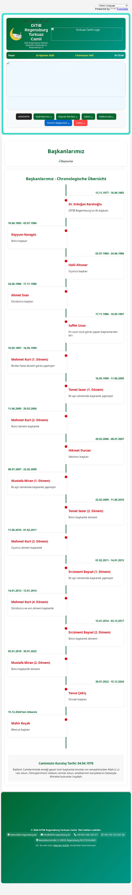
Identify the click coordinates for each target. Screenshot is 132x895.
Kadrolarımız (43, 116)
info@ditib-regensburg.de (56, 834)
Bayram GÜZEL (61, 845)
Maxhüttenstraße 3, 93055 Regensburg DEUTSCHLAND (67, 840)
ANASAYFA (23, 116)
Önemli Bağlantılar (57, 122)
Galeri (87, 116)
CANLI (79, 122)
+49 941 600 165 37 (87, 834)
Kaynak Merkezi (66, 116)
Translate (122, 9)
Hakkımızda (105, 116)
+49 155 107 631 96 (114, 834)
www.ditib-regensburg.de (23, 834)
